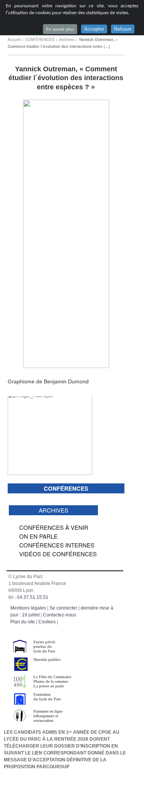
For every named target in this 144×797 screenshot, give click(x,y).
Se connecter (63, 608)
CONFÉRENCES (40, 39)
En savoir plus (60, 29)
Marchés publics (47, 659)
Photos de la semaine (50, 681)
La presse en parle (48, 686)
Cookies (47, 621)
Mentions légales (28, 608)
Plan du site (22, 621)
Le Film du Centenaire (52, 677)
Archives (66, 39)
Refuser (122, 29)
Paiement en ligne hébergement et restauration (48, 716)
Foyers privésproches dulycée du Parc (44, 646)
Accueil (14, 39)
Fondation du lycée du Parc (47, 696)
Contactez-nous (59, 615)
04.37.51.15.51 (32, 597)
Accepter (94, 29)
